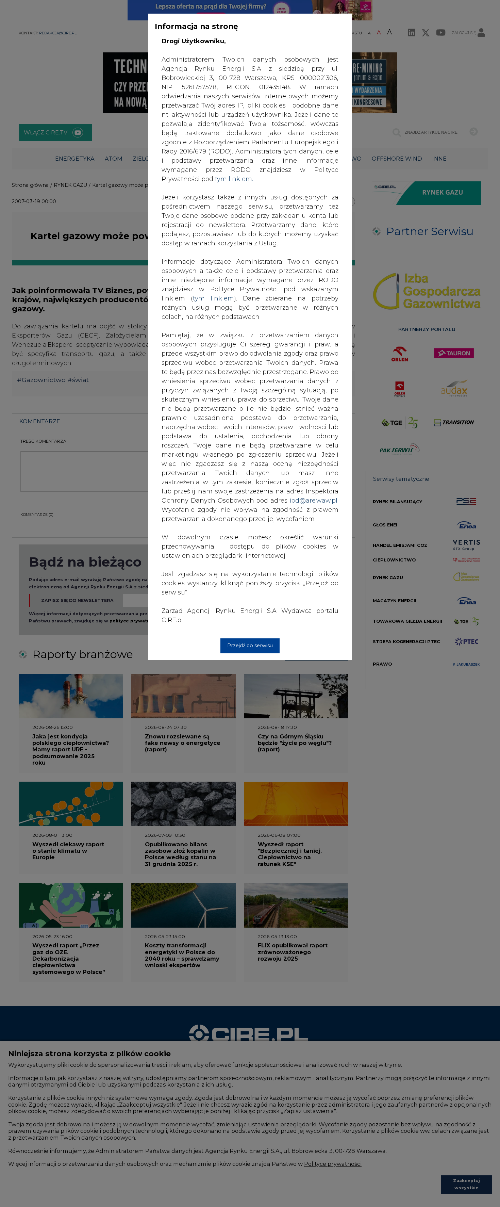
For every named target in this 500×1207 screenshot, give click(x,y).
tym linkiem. (234, 179)
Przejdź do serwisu (250, 645)
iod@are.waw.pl (313, 500)
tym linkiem (213, 298)
